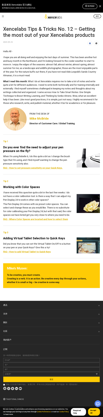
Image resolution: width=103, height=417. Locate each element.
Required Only (77, 411)
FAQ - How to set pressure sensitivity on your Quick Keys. (33, 168)
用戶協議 (60, 384)
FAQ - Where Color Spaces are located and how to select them (35, 219)
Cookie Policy (64, 412)
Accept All (93, 411)
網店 (97, 16)
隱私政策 (73, 384)
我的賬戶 (7, 340)
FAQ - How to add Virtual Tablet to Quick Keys (27, 251)
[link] (3, 16)
